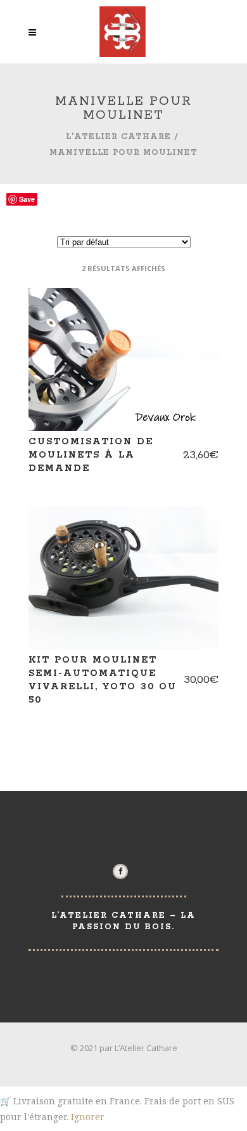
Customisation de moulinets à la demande (90, 455)
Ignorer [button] (87, 1117)
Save (27, 199)
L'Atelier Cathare (118, 137)
